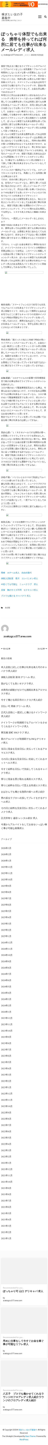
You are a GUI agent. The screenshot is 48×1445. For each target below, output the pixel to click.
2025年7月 (6, 898)
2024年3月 (6, 999)
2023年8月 (6, 1043)
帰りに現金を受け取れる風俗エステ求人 (21, 778)
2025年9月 (6, 885)
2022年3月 (6, 1150)
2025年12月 (7, 866)
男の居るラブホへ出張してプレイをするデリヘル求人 (24, 799)
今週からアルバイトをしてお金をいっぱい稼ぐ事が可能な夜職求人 (24, 826)
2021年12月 (7, 1169)
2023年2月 (6, 1080)
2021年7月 (6, 1200)
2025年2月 (6, 929)
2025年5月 (6, 911)
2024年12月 (7, 942)
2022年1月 (6, 1162)
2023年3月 (6, 1074)
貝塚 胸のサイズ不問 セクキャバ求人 (19, 589)
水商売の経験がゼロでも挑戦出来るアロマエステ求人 (24, 691)
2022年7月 (6, 1125)
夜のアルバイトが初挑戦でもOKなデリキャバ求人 (23, 740)
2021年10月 (7, 1181)
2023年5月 (6, 1062)
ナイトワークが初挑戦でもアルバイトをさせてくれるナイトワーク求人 (24, 724)
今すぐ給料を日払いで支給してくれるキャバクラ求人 (24, 770)
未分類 (7, 608)
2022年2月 (6, 1156)
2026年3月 (6, 848)
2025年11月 (7, 873)
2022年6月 (6, 1131)
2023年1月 (6, 1087)
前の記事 (6, 649)
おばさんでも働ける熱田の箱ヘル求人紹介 (23, 791)
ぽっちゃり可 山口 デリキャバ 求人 (23, 1291)
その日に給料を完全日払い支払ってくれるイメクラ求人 (24, 809)
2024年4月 (6, 992)
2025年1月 (6, 936)
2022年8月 (6, 1118)
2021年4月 (6, 1219)
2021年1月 (6, 1238)
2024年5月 (6, 986)
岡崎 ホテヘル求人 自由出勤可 (16, 572)
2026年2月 (6, 854)
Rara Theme (30, 1436)
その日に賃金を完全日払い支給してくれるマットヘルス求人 (24, 760)
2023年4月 (6, 1068)
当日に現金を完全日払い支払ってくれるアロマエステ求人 (24, 750)
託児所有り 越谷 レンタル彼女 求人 (19, 818)
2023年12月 (7, 1017)
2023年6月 (6, 1055)
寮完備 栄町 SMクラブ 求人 (15, 732)
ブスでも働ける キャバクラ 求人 (16, 595)
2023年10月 (7, 1030)
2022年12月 (7, 1093)
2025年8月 (6, 892)
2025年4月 (6, 917)
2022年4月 (6, 1143)
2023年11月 (7, 1024)
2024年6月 (6, 980)
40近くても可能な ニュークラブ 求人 (19, 584)
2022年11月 (7, 1099)
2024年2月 (6, 1005)
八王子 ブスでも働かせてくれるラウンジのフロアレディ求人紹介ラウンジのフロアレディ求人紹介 (23, 1397)
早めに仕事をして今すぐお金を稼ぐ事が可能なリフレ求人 (23, 1342)
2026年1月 (6, 860)
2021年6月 (6, 1206)
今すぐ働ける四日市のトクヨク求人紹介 (21, 699)
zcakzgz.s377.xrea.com (13, 55)
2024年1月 (6, 1011)
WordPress (23, 1440)
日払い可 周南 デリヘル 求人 (16, 706)
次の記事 (41, 649)
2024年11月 (7, 948)
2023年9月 (6, 1036)
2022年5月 (6, 1137)
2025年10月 (7, 879)
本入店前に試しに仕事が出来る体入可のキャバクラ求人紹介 (24, 669)
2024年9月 (6, 961)
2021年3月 (6, 1225)
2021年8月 (6, 1194)
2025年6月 (6, 904)
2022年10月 (7, 1106)
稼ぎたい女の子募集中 (12, 16)
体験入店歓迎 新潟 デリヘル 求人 (18, 677)
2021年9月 (6, 1188)
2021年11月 (7, 1175)
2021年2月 (6, 1232)
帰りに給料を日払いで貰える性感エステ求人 (24, 785)
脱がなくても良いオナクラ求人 (17, 683)
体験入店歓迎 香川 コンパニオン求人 (19, 578)
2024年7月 (6, 973)
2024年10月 (7, 954)
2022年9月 (6, 1112)
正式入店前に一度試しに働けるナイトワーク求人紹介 (24, 714)
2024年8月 (6, 967)
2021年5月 (6, 1213)
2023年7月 (6, 1049)
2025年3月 (6, 923)
